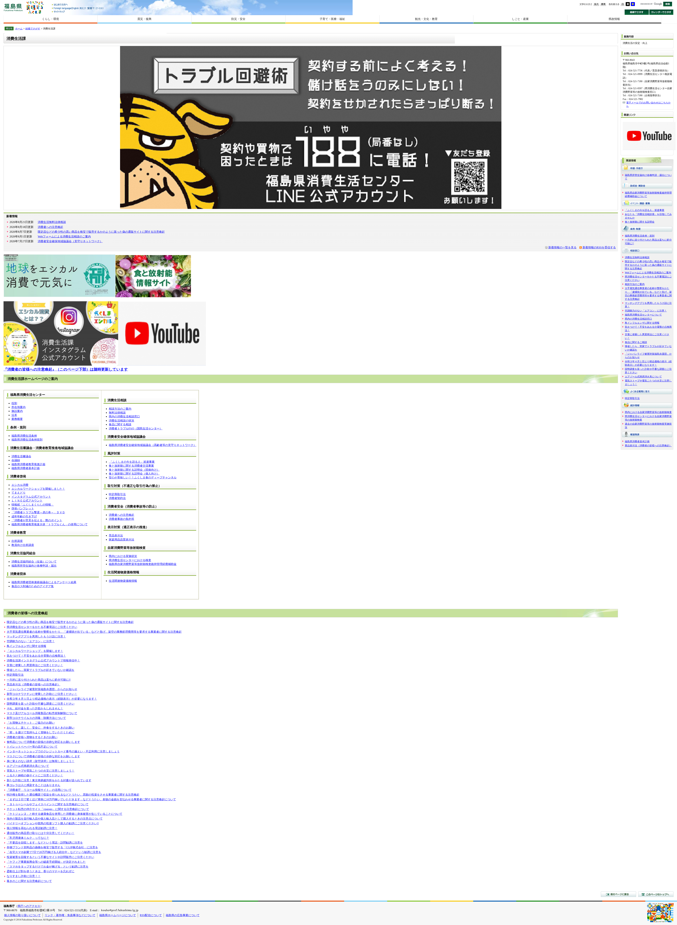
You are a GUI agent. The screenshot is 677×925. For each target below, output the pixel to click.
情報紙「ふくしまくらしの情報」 (32, 504)
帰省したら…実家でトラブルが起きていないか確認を (40, 669)
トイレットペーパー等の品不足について (32, 746)
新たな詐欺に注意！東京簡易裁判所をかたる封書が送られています (49, 780)
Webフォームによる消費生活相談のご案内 (64, 236)
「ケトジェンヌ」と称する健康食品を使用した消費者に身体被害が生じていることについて (64, 813)
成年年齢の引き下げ (24, 516)
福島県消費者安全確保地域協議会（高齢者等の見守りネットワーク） (152, 445)
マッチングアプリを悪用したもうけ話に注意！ (36, 636)
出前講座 (17, 540)
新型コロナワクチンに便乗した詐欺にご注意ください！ (42, 693)
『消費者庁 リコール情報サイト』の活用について (39, 789)
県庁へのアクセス (29, 906)
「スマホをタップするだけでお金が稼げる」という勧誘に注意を (48, 866)
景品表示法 (116, 535)
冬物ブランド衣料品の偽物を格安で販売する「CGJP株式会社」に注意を (52, 847)
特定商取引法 (117, 494)
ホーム (19, 28)
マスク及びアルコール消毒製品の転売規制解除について (42, 713)
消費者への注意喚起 (50, 226)
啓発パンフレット (22, 508)
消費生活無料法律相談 (52, 222)
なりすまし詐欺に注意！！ (24, 876)
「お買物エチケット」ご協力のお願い (31, 722)
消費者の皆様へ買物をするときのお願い (32, 737)
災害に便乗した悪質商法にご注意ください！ (35, 665)
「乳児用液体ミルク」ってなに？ (28, 837)
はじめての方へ (78, 5)
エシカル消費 (19, 484)
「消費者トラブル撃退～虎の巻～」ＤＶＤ (38, 512)
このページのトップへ (655, 894)
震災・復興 (144, 18)
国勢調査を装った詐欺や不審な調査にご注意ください (40, 703)
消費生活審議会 (21, 456)
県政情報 (614, 18)
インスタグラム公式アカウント (31, 496)
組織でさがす (637, 12)
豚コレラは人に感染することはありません (33, 785)
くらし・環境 (50, 18)
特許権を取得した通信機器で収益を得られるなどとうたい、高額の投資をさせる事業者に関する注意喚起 (73, 794)
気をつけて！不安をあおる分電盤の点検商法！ (36, 655)
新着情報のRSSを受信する (599, 247)
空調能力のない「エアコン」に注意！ (31, 641)
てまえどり (18, 492)
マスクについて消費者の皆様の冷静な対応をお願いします (43, 756)
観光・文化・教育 (426, 18)
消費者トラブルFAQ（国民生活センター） (135, 428)
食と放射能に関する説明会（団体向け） (134, 469)
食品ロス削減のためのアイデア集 (32, 586)
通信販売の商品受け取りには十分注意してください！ (40, 833)
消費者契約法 (117, 498)
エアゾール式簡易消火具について (28, 765)
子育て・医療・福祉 (332, 18)
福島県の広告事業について (183, 915)
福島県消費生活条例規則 (26, 439)
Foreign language (78, 8)
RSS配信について (151, 915)
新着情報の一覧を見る (562, 247)
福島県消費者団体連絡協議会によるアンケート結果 (43, 582)
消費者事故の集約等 (121, 518)
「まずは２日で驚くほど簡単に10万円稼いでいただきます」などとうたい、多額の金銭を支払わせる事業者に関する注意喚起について (91, 799)
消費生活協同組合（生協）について (34, 561)
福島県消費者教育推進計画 (28, 464)
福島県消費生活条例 (24, 435)
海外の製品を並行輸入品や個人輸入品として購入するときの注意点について (55, 818)
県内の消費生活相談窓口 (124, 416)
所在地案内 (18, 407)
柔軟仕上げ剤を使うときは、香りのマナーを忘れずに (40, 871)
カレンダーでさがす (661, 12)
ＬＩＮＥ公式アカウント (26, 500)
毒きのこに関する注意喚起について (29, 881)
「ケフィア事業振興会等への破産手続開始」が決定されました (46, 861)
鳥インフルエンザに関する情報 (26, 646)
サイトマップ (78, 11)
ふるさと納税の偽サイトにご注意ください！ (35, 775)
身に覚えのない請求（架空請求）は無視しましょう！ (40, 761)
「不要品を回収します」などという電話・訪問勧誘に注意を (45, 842)
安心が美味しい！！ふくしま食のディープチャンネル (142, 477)
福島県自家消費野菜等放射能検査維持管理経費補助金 (142, 564)
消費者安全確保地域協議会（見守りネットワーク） (70, 241)
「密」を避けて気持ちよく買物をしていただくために (40, 732)
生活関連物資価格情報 (123, 580)
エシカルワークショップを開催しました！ (38, 488)
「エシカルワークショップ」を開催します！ (35, 650)
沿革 (14, 415)
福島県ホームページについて (117, 915)
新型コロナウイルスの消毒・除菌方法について (36, 717)
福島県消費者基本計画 (25, 468)
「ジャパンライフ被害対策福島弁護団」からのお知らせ (42, 689)
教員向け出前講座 (22, 545)
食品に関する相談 (120, 424)
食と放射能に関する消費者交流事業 (131, 465)
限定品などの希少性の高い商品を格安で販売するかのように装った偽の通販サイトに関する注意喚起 (101, 231)
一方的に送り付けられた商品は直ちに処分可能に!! (39, 679)
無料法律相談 (117, 412)
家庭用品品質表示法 (121, 539)
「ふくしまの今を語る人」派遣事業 (132, 461)
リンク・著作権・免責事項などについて (70, 915)
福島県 (13, 7)
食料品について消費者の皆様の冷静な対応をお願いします (43, 741)
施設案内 (17, 411)
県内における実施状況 (123, 556)
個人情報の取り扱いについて (22, 915)
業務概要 (17, 418)
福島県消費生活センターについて (643, 314)
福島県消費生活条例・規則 (639, 235)
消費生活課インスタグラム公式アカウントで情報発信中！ (43, 660)
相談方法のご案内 (120, 408)
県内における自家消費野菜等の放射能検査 (648, 412)
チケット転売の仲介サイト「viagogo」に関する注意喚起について (48, 809)
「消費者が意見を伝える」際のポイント (36, 520)
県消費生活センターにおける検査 (130, 560)
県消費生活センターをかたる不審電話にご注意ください (42, 626)
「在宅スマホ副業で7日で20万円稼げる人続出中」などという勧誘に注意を (54, 852)
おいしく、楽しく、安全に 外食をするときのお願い (40, 727)
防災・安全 (238, 18)
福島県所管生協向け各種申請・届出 (34, 565)
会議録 (15, 460)
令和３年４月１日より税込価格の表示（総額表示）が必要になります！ (52, 698)
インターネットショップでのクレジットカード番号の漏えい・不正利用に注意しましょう (63, 751)
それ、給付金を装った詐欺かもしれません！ (35, 708)
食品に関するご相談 (636, 342)
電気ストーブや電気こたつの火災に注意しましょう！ (40, 770)
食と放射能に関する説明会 (639, 221)
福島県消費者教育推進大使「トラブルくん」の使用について (49, 524)
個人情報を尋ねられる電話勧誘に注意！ (32, 828)
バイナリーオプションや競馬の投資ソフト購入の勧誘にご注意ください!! (53, 823)
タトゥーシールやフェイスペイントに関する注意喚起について (48, 804)
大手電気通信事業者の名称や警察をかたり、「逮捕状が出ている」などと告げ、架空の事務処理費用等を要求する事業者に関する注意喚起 (94, 631)
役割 (14, 403)
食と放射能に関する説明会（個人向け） (134, 473)
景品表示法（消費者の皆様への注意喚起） (33, 684)
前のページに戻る (618, 894)
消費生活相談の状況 (121, 420)
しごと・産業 (520, 18)
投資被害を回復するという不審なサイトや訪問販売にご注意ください (50, 857)
